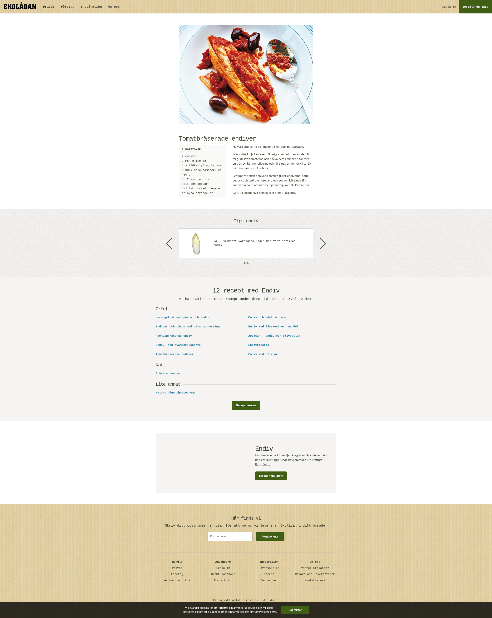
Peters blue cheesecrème (175, 392)
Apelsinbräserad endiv (174, 336)
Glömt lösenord (223, 574)
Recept (269, 574)
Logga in (449, 7)
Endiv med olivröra (263, 354)
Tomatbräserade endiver (175, 354)
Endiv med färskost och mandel (273, 326)
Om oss (114, 7)
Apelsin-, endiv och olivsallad (274, 336)
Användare (223, 562)
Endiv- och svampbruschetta (178, 345)
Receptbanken (246, 405)
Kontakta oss (315, 580)
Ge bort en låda (177, 580)
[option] (246, 243)
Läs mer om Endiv (271, 475)
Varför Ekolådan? (315, 568)
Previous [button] (169, 243)
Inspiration (91, 7)
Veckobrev (269, 580)
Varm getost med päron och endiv (182, 317)
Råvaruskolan (269, 568)
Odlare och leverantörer (315, 574)
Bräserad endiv (168, 373)
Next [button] (322, 243)
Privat (49, 7)
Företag (67, 7)
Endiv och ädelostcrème (267, 317)
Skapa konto (223, 580)
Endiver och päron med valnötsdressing (188, 326)
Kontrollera (270, 536)
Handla (177, 562)
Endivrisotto (258, 345)
